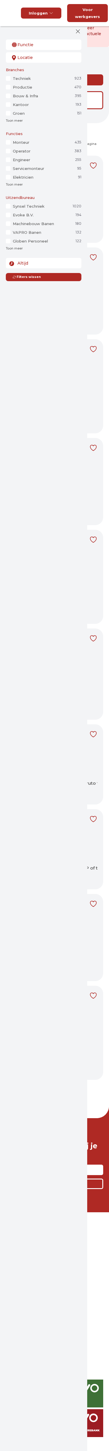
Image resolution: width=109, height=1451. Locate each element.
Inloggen (38, 13)
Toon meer (14, 121)
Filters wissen (29, 277)
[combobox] (43, 44)
